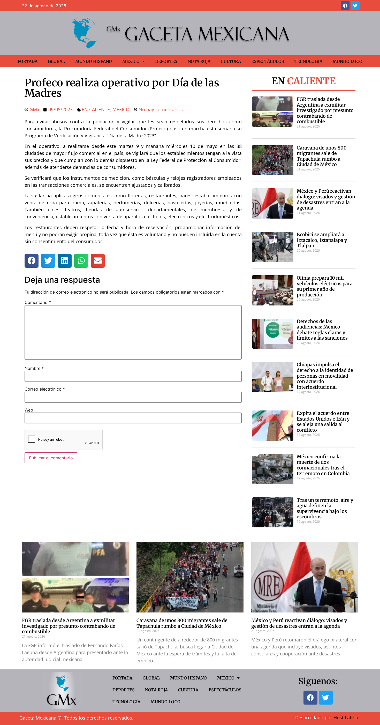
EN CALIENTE (96, 109)
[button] (32, 261)
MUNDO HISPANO (93, 61)
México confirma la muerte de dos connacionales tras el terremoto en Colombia (323, 465)
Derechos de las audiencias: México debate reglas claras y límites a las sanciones (322, 329)
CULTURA (231, 61)
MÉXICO (131, 61)
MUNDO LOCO (347, 61)
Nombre (34, 368)
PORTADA (27, 61)
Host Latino (345, 717)
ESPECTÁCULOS (267, 61)
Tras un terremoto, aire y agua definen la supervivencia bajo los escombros (325, 508)
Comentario (38, 302)
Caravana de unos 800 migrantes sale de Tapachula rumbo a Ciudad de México (322, 156)
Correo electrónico (45, 389)
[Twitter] (355, 5)
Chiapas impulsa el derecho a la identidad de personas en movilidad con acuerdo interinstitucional (325, 376)
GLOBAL (56, 61)
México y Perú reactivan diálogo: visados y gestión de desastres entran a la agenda (326, 199)
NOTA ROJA (199, 61)
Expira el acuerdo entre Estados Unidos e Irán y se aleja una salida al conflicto (323, 421)
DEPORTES (166, 61)
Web (29, 410)
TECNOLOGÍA (308, 61)
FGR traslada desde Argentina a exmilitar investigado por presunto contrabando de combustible (325, 110)
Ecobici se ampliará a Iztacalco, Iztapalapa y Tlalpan (322, 240)
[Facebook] (345, 5)
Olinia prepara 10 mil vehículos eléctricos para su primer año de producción (325, 286)
